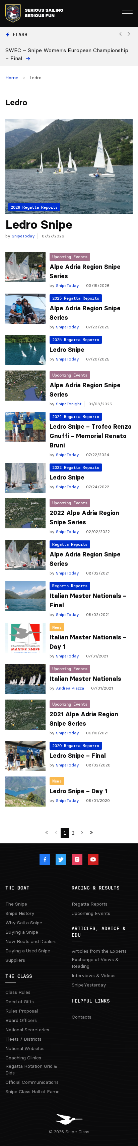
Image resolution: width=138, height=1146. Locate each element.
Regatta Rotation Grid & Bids (31, 1069)
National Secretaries (27, 1030)
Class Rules (17, 992)
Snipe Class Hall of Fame (32, 1091)
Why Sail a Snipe (23, 923)
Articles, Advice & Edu (99, 931)
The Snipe (16, 904)
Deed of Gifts (19, 1002)
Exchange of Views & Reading (95, 962)
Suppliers (15, 960)
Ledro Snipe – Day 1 (79, 791)
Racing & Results (96, 888)
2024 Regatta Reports (75, 416)
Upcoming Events (69, 256)
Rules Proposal (21, 1011)
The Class (18, 976)
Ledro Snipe (38, 224)
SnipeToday (22, 235)
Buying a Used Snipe (27, 951)
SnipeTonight (68, 403)
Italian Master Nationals (85, 679)
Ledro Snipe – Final (78, 755)
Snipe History (19, 913)
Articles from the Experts (99, 951)
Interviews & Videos (94, 975)
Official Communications (32, 1082)
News (57, 627)
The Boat (17, 888)
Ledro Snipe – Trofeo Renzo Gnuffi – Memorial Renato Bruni (91, 436)
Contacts (81, 1017)
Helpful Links (91, 1001)
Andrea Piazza (69, 688)
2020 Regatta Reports (75, 745)
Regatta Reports (69, 544)
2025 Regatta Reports (75, 298)
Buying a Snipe (21, 932)
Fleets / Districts (23, 1039)
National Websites (25, 1048)
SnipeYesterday (89, 985)
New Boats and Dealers (31, 941)
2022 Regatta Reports (75, 467)
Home (11, 78)
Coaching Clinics (23, 1058)
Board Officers (21, 1020)
